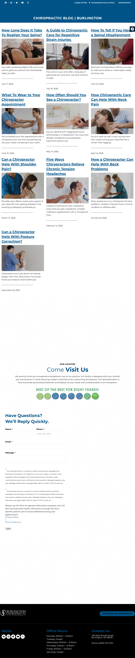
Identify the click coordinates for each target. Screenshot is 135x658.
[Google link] (11, 3)
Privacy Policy (11, 517)
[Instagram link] (28, 3)
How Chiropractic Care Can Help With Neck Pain (111, 99)
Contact (127, 8)
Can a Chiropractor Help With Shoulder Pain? (19, 164)
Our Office (103, 3)
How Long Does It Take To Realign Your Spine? (22, 32)
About (33, 8)
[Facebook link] (6, 3)
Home (23, 8)
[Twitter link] (17, 3)
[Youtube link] (23, 3)
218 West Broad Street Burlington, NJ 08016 (103, 636)
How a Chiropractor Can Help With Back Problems (112, 164)
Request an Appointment (118, 614)
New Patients (49, 8)
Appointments (124, 3)
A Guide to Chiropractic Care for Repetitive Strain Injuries (67, 35)
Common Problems (107, 8)
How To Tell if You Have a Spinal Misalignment (111, 32)
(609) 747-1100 (81, 3)
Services (86, 8)
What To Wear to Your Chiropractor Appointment (21, 99)
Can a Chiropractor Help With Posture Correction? (18, 236)
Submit (8, 529)
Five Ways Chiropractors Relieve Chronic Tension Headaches (65, 166)
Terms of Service (13, 522)
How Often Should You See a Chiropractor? (66, 97)
